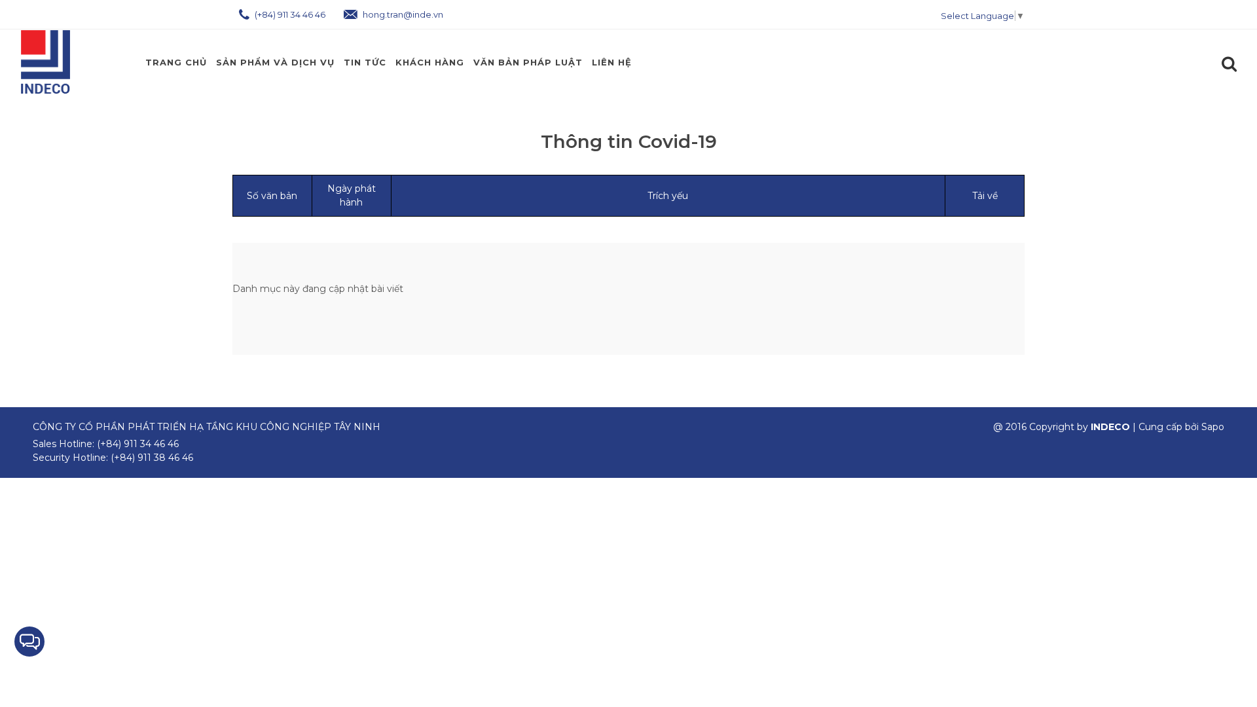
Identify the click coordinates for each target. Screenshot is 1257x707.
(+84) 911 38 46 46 (152, 457)
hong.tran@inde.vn (402, 14)
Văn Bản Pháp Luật (528, 62)
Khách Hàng (429, 62)
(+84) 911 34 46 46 (289, 14)
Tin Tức (365, 62)
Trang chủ (176, 62)
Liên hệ (612, 62)
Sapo (1212, 427)
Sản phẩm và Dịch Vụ (275, 62)
